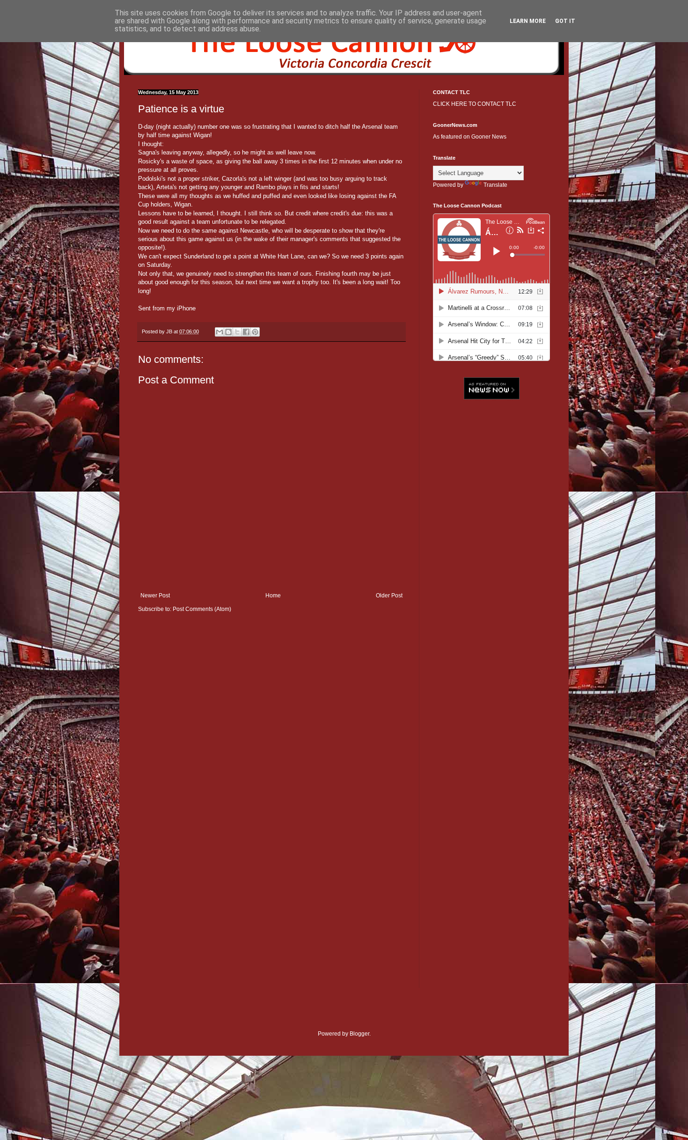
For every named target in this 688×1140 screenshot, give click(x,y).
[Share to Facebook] (246, 332)
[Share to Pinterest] (255, 332)
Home (273, 595)
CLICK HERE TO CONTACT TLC (474, 104)
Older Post (389, 595)
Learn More (528, 21)
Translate (495, 185)
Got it (565, 21)
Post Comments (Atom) (202, 609)
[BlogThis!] (228, 332)
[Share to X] (237, 332)
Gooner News (488, 136)
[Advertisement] (491, 550)
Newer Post (155, 595)
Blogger (359, 1033)
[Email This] (219, 332)
